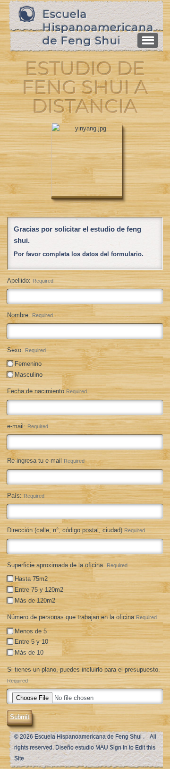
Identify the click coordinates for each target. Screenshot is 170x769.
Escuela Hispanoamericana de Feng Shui (98, 27)
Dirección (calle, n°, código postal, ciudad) (76, 530)
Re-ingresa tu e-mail (46, 460)
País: (25, 495)
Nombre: (30, 315)
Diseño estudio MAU (81, 747)
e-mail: (27, 426)
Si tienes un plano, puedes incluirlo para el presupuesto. (83, 674)
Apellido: (30, 280)
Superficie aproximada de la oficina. (67, 565)
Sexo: (26, 350)
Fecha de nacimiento (47, 391)
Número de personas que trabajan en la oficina (82, 617)
